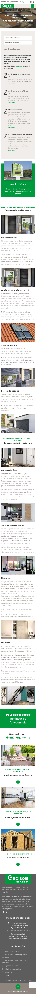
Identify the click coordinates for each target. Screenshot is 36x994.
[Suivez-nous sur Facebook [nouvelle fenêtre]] (31, 2)
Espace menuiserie (11, 966)
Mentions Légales (11, 981)
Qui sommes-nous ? (12, 951)
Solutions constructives (13, 969)
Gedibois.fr (19, 66)
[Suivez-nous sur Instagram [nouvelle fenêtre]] (33, 2)
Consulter (11, 84)
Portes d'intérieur (12, 43)
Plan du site (22, 981)
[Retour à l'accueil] (7, 6)
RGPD (29, 981)
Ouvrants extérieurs (13, 38)
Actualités (8, 972)
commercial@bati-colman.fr (11, 2)
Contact (7, 975)
